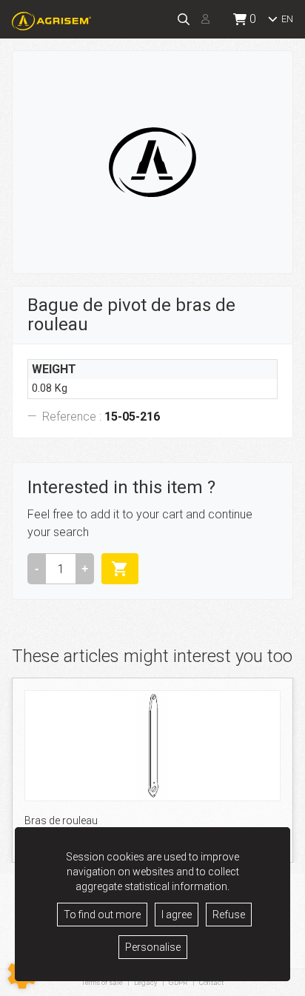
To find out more (102, 914)
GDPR (178, 982)
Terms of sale (102, 982)
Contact (211, 982)
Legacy (146, 982)
